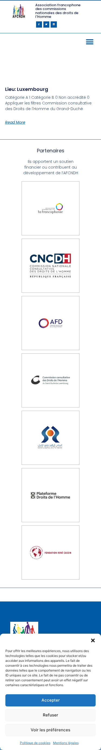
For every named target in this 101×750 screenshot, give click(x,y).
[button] (93, 640)
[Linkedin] (54, 24)
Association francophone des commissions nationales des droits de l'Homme (58, 10)
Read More (15, 122)
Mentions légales (66, 743)
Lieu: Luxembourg (26, 89)
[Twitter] (46, 24)
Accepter (50, 700)
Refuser (50, 715)
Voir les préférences (50, 729)
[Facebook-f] (39, 24)
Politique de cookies (35, 743)
